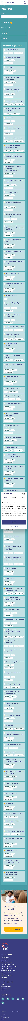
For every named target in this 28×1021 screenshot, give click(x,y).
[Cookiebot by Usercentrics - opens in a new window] (20, 494)
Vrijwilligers (4, 974)
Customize (13, 526)
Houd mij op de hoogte (13, 929)
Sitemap (3, 1019)
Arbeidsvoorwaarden (6, 986)
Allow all (14, 521)
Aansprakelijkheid (5, 1017)
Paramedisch (4, 961)
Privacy (2, 1016)
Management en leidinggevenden (9, 966)
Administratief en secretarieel (8, 970)
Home (2, 5)
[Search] (25, 16)
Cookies (3, 1014)
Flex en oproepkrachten (6, 975)
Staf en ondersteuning (6, 962)
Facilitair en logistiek (6, 972)
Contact (3, 990)
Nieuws (3, 984)
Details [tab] (14, 497)
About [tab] (23, 497)
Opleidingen (4, 977)
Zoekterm (3, 13)
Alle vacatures (4, 988)
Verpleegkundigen (5, 957)
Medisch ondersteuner (6, 968)
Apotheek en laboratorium (7, 964)
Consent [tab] (5, 497)
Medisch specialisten (6, 959)
